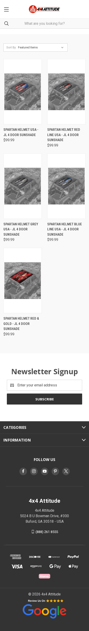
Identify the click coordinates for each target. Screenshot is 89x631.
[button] (44, 608)
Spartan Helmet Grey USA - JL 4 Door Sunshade (20, 229)
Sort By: (11, 47)
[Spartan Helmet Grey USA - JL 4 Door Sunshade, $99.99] (22, 186)
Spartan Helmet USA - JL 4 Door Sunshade (20, 132)
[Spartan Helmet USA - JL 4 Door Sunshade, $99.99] (22, 91)
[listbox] (41, 47)
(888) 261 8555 (47, 532)
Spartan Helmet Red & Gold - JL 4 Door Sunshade (21, 323)
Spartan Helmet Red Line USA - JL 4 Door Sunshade (63, 135)
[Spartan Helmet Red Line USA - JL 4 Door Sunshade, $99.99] (66, 91)
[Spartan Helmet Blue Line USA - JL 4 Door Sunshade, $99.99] (66, 186)
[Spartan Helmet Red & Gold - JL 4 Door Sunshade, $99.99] (22, 280)
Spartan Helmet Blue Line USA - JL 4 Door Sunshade (64, 229)
